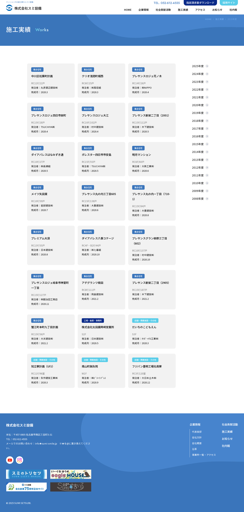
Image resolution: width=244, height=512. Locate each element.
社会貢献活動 (163, 9)
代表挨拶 (197, 431)
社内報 (233, 9)
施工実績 (183, 9)
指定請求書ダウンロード (200, 2)
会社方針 (197, 437)
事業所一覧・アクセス (204, 454)
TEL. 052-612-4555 (167, 3)
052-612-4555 (20, 439)
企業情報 (144, 9)
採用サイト (229, 2)
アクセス (200, 9)
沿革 (194, 449)
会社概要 (197, 443)
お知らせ (217, 9)
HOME (127, 9)
